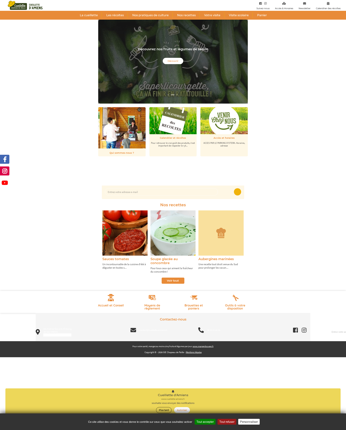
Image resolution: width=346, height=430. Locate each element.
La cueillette (89, 15)
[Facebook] (260, 3)
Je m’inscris (237, 191)
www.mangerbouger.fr (203, 346)
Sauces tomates (115, 259)
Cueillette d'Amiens (173, 395)
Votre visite (212, 15)
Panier (262, 15)
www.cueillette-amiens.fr (173, 399)
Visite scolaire (239, 15)
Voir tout (173, 280)
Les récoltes (115, 15)
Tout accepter (205, 422)
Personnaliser (249, 422)
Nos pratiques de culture (150, 15)
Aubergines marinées (216, 259)
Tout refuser (226, 422)
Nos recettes (186, 15)
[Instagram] (265, 3)
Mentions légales (194, 352)
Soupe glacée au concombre (164, 261)
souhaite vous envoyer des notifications (173, 403)
